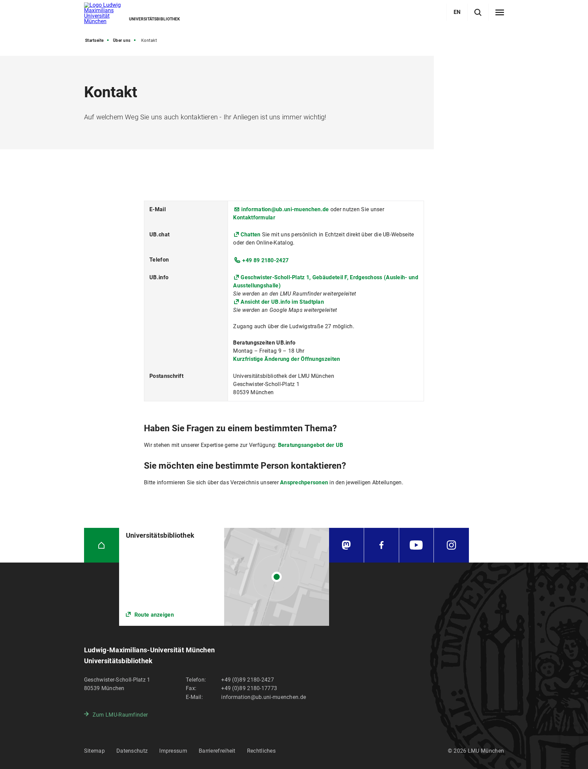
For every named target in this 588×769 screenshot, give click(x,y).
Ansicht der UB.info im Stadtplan (282, 302)
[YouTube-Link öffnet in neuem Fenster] (416, 545)
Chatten (251, 234)
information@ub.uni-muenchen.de (285, 209)
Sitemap (94, 751)
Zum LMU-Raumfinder (120, 715)
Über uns (122, 40)
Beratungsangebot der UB (310, 445)
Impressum (173, 751)
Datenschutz (132, 751)
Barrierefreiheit (217, 751)
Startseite (94, 40)
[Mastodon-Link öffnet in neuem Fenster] (346, 545)
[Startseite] (101, 545)
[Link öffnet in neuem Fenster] (224, 577)
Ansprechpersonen (304, 482)
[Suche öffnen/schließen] (477, 12)
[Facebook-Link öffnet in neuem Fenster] (381, 545)
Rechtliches (261, 751)
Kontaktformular (254, 217)
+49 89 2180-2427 (265, 260)
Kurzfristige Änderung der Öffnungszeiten (286, 359)
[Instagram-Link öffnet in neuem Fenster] (451, 545)
